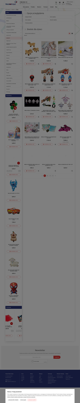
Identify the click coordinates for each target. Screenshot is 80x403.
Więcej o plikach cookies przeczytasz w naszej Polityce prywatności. (21, 397)
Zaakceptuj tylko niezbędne (13, 399)
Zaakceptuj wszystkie (32, 399)
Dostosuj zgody (23, 399)
